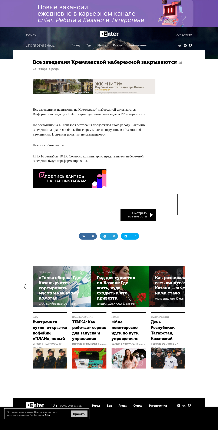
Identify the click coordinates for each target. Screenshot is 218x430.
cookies (45, 415)
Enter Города (106, 272)
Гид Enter (45, 272)
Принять (79, 413)
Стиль (117, 45)
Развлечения (137, 45)
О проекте (184, 35)
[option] (62, 286)
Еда (88, 45)
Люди (102, 45)
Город (76, 45)
